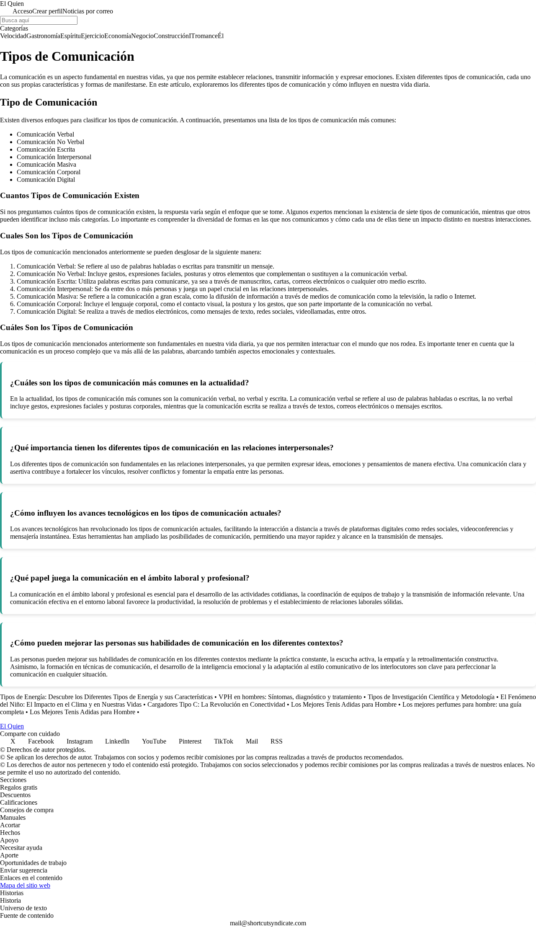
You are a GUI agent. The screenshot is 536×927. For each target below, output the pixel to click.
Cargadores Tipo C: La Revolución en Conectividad (216, 704)
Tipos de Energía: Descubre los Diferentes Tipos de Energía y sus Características (106, 696)
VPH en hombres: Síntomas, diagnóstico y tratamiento (290, 696)
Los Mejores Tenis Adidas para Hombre (344, 704)
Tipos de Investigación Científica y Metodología (431, 696)
